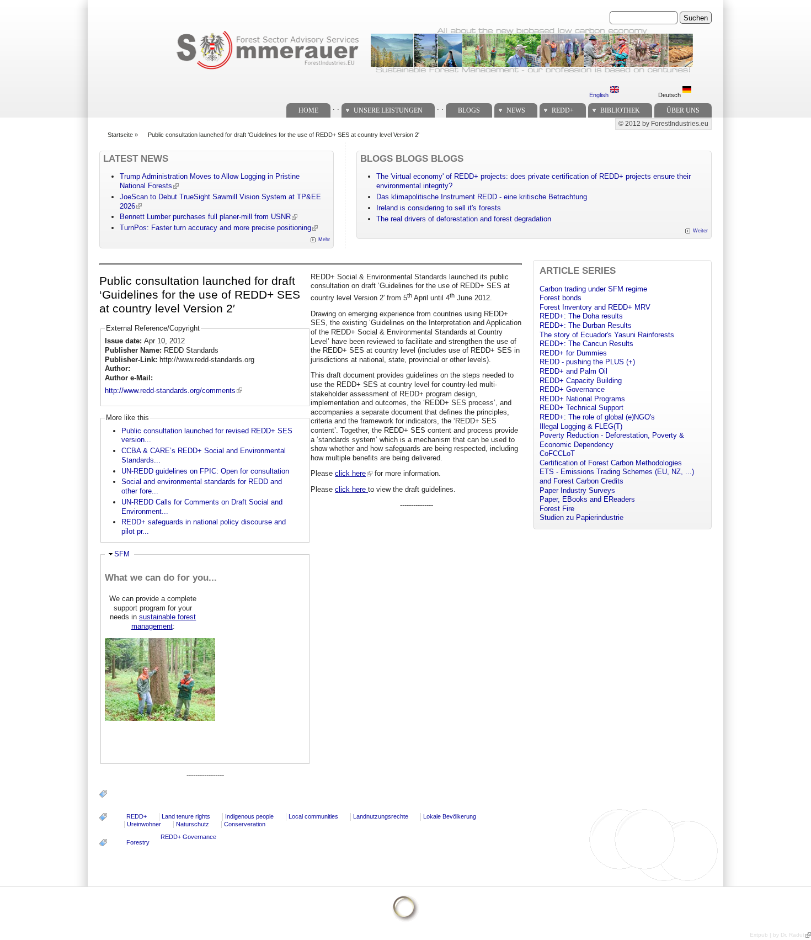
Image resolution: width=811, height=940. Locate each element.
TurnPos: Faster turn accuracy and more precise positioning (215, 228)
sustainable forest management (163, 621)
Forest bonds (560, 298)
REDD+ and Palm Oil (573, 371)
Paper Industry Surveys (577, 490)
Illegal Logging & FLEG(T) (581, 426)
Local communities (313, 816)
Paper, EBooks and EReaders (587, 499)
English (599, 95)
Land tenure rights (186, 816)
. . (336, 107)
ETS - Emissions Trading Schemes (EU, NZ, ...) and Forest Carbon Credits (617, 476)
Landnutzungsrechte (380, 816)
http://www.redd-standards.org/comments (170, 390)
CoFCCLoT (557, 453)
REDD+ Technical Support (581, 407)
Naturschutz (192, 824)
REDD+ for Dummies (573, 353)
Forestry (138, 842)
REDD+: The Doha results (581, 316)
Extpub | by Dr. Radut (777, 935)
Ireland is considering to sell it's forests (438, 208)
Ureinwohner (144, 824)
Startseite (120, 134)
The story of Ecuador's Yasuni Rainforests (607, 335)
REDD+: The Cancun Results (586, 343)
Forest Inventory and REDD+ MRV (595, 307)
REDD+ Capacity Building (581, 380)
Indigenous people (249, 816)
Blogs (469, 110)
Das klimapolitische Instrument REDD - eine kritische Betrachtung (481, 197)
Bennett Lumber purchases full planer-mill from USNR (205, 217)
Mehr (324, 239)
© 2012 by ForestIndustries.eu (663, 124)
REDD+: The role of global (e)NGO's (597, 417)
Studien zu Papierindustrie (581, 517)
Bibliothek (620, 110)
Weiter (700, 230)
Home (308, 110)
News (515, 110)
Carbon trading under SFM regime (593, 289)
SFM (122, 554)
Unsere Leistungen (388, 110)
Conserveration (244, 824)
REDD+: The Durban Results (586, 325)
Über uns (683, 110)
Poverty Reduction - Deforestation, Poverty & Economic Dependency (612, 440)
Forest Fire (557, 508)
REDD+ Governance (188, 836)
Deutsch (670, 95)
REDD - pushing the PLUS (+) (587, 362)
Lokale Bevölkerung (449, 816)
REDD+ (563, 110)
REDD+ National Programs (582, 399)
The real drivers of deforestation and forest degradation (463, 219)
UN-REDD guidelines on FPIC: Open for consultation (205, 471)
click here (350, 473)
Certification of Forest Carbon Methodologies (611, 463)
